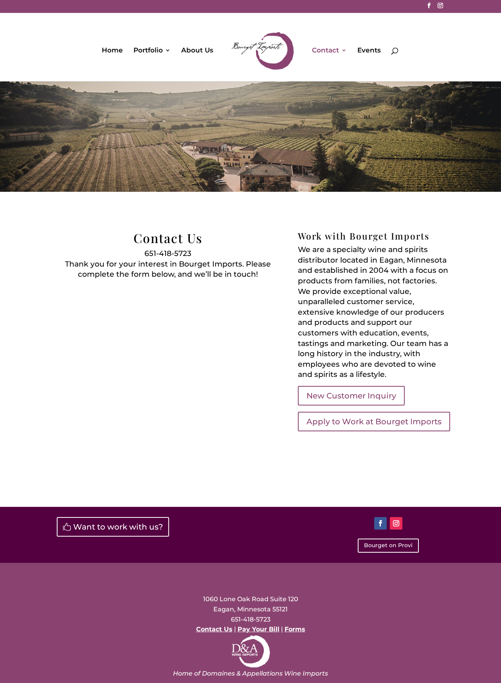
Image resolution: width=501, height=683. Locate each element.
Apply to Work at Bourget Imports (374, 421)
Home (112, 50)
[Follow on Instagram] (396, 523)
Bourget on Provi (388, 545)
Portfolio (148, 50)
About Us (197, 50)
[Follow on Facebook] (380, 523)
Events (369, 50)
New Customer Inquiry (351, 395)
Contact (325, 50)
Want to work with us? (118, 527)
